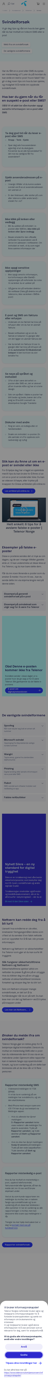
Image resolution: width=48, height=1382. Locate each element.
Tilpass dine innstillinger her (21, 1363)
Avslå (24, 1347)
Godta (23, 1355)
